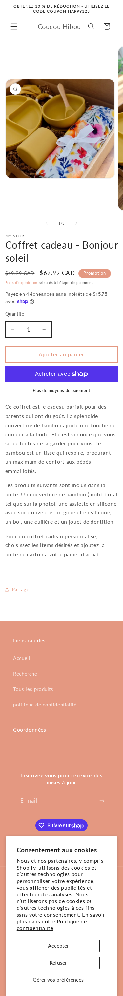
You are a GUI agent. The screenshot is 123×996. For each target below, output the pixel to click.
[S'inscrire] (102, 801)
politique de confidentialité (45, 704)
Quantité (14, 314)
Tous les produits (33, 689)
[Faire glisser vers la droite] (76, 223)
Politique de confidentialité (52, 924)
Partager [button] (21, 589)
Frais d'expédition (21, 283)
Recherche (25, 674)
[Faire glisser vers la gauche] (46, 223)
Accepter (58, 945)
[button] (13, 26)
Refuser (58, 962)
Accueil (21, 658)
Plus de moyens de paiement (62, 390)
